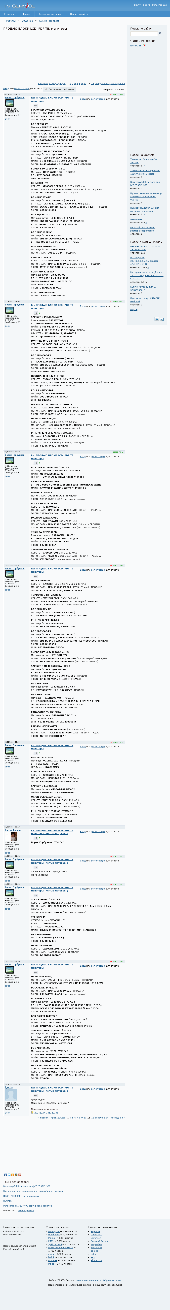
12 (92, 83)
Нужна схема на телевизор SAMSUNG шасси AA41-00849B (146, 196)
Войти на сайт (142, 5)
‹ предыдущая (57, 83)
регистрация (21, 88)
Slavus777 (96, 1260)
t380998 (52, 1260)
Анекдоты (136, 219)
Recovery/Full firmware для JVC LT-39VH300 (26, 1186)
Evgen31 (95, 1231)
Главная (7, 15)
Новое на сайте (79, 14)
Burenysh (96, 1238)
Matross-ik (96, 1247)
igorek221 (135, 45)
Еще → (133, 309)
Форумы (11, 20)
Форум (24, 15)
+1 (35, 105)
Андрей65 (96, 1244)
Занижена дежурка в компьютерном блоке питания (33, 1191)
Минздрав (54, 1231)
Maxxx (51, 1238)
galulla (94, 1251)
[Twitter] (9, 1175)
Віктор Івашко (13, 830)
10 (85, 83)
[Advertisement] (64, 55)
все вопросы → (26, 1210)
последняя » (118, 83)
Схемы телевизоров (50, 14)
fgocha (9, 1087)
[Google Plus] (19, 1175)
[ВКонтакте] (5, 1175)
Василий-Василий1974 (60, 1247)
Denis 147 (96, 1234)
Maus (51, 1264)
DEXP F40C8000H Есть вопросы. (21, 1196)
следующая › (102, 83)
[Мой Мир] (16, 1175)
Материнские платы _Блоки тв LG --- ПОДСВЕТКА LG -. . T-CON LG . (147, 275)
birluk (51, 1257)
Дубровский (55, 1244)
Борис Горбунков (15, 97)
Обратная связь (112, 1280)
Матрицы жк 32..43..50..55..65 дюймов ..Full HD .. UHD (144, 260)
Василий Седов (99, 1241)
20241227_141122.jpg (46, 1113)
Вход (6, 88)
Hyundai (7, 1201)
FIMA (50, 1241)
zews (51, 1254)
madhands (54, 1234)
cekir (93, 1254)
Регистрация (159, 5)
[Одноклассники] (12, 1175)
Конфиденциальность (88, 1280)
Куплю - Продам (49, 20)
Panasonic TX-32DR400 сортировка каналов (27, 1206)
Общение (27, 20)
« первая (43, 83)
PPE (93, 1257)
